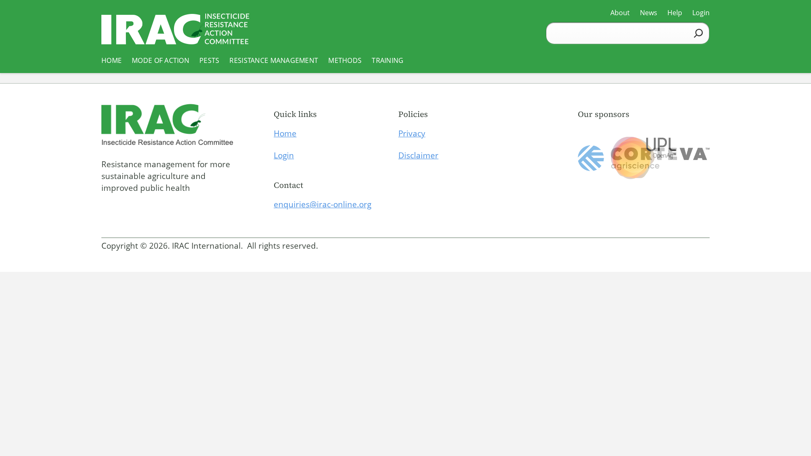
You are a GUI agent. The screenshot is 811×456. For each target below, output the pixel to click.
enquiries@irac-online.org (322, 204)
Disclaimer (418, 155)
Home (285, 133)
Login (284, 155)
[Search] (698, 33)
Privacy (411, 133)
